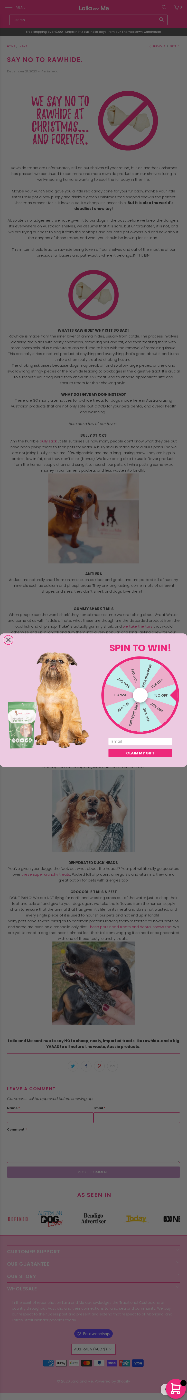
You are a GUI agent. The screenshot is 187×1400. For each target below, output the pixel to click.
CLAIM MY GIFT (140, 753)
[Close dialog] (8, 639)
